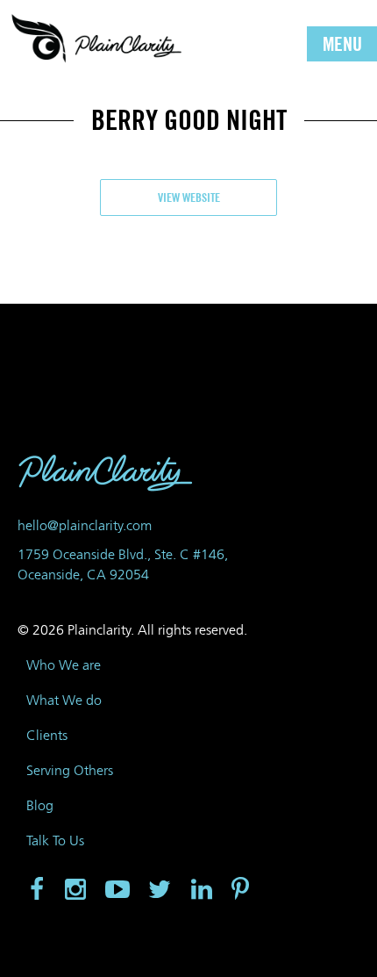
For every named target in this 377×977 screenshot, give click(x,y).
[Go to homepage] (96, 37)
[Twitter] (159, 890)
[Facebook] (35, 890)
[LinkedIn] (201, 890)
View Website (189, 197)
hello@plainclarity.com (85, 525)
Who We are (63, 665)
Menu (342, 43)
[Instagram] (75, 890)
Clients (47, 735)
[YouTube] (117, 890)
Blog (39, 805)
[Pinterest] (242, 890)
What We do (64, 700)
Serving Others (69, 770)
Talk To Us (55, 840)
